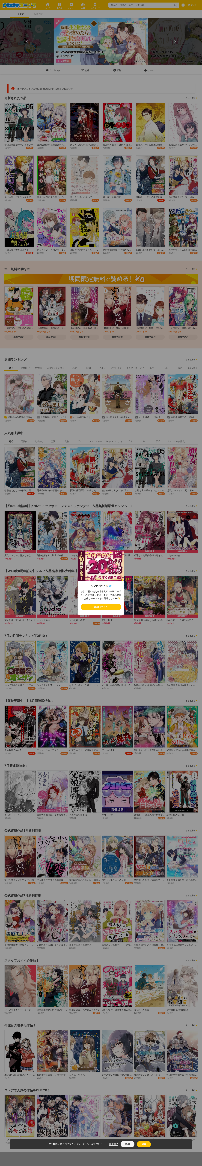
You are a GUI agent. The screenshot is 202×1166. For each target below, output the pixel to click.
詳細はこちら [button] (101, 607)
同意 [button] (144, 1144)
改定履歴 (113, 1144)
